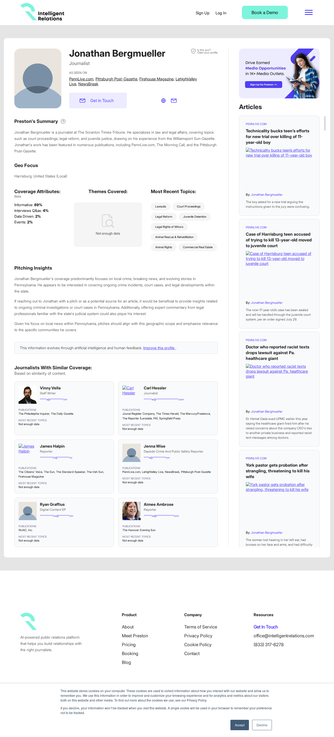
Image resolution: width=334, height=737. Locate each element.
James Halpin (52, 446)
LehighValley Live (152, 472)
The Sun (49, 472)
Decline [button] (262, 725)
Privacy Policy (198, 635)
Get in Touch (102, 100)
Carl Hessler (155, 387)
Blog (126, 662)
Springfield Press (169, 418)
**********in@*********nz (56, 457)
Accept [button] (239, 725)
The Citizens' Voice (30, 472)
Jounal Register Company (138, 413)
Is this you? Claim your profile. (207, 51)
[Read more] (279, 168)
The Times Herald (167, 413)
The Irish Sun (95, 472)
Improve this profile (159, 348)
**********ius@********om (56, 515)
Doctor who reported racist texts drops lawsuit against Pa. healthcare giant (277, 352)
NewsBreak (88, 83)
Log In (221, 12)
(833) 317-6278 (269, 644)
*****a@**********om (53, 399)
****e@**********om (157, 457)
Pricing (129, 644)
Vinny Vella (50, 387)
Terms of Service (200, 626)
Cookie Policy (198, 644)
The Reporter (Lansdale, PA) (140, 418)
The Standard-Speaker (70, 472)
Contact (192, 653)
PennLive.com (81, 78)
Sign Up (203, 12)
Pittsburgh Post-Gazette (116, 78)
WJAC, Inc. (26, 530)
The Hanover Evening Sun (139, 530)
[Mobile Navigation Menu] (308, 12)
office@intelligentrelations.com (284, 635)
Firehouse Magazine (156, 78)
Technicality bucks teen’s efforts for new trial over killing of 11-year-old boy (277, 136)
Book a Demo (265, 12)
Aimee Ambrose (159, 504)
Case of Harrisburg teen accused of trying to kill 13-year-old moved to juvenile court (279, 239)
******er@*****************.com (164, 399)
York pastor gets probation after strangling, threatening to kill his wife (277, 470)
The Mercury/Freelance (195, 413)
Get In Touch (266, 626)
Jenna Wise (154, 446)
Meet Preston (135, 635)
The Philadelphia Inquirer (34, 413)
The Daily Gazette (62, 413)
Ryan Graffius (52, 504)
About (128, 626)
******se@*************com (161, 515)
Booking (130, 653)
